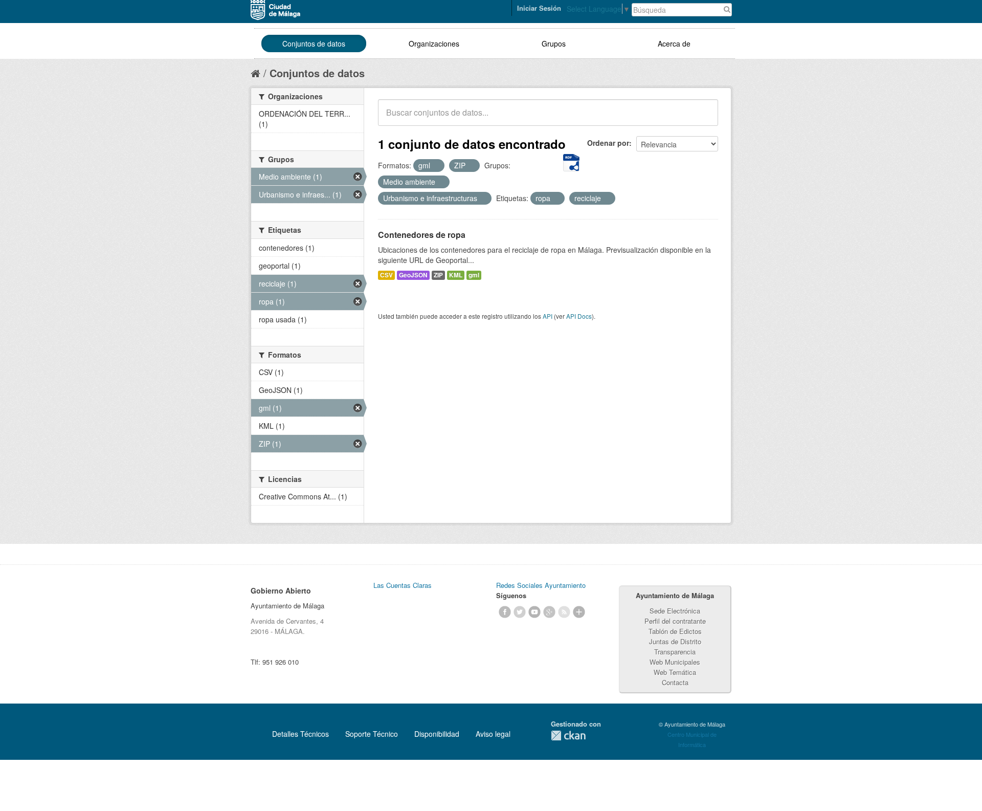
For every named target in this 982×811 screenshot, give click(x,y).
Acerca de (674, 43)
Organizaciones (434, 43)
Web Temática (675, 672)
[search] (703, 118)
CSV (386, 275)
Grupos (554, 43)
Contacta (675, 682)
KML (455, 275)
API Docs (579, 316)
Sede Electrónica (675, 611)
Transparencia (675, 651)
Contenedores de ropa (421, 234)
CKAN (568, 735)
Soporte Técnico (371, 734)
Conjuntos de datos (313, 43)
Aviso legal (493, 734)
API (547, 316)
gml (473, 275)
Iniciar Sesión (539, 8)
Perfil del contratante (675, 621)
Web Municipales (675, 662)
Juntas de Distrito (675, 641)
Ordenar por (608, 143)
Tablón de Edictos (675, 631)
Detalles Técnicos (300, 734)
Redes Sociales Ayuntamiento (541, 585)
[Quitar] (435, 166)
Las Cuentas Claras (402, 585)
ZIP (438, 275)
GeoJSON (413, 275)
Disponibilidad (436, 734)
